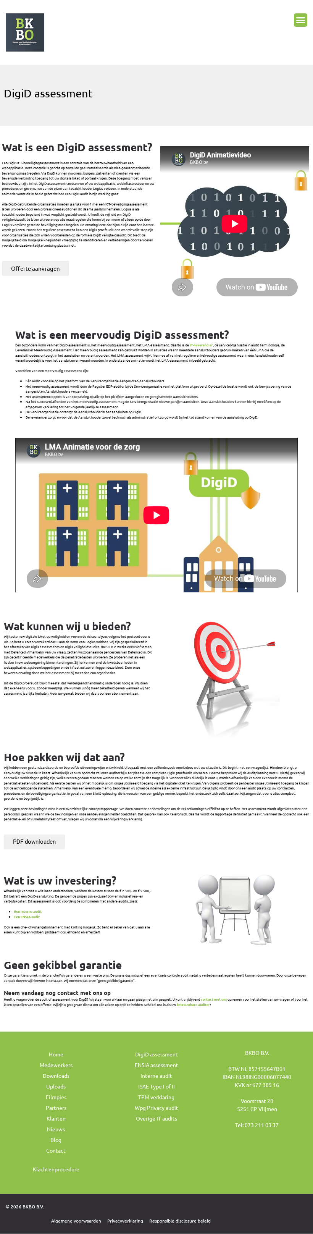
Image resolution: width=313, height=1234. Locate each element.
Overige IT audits (156, 1118)
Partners (56, 1107)
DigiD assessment (156, 1054)
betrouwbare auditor (193, 1004)
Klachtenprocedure (56, 1169)
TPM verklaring (156, 1096)
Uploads (56, 1086)
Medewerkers (56, 1064)
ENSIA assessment (156, 1064)
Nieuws (56, 1129)
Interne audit (156, 1075)
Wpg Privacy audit (156, 1107)
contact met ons (214, 999)
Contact (56, 1150)
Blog (55, 1139)
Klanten (56, 1118)
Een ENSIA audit (27, 916)
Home (56, 1054)
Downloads (56, 1075)
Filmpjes (56, 1096)
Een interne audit (28, 911)
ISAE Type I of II (156, 1086)
